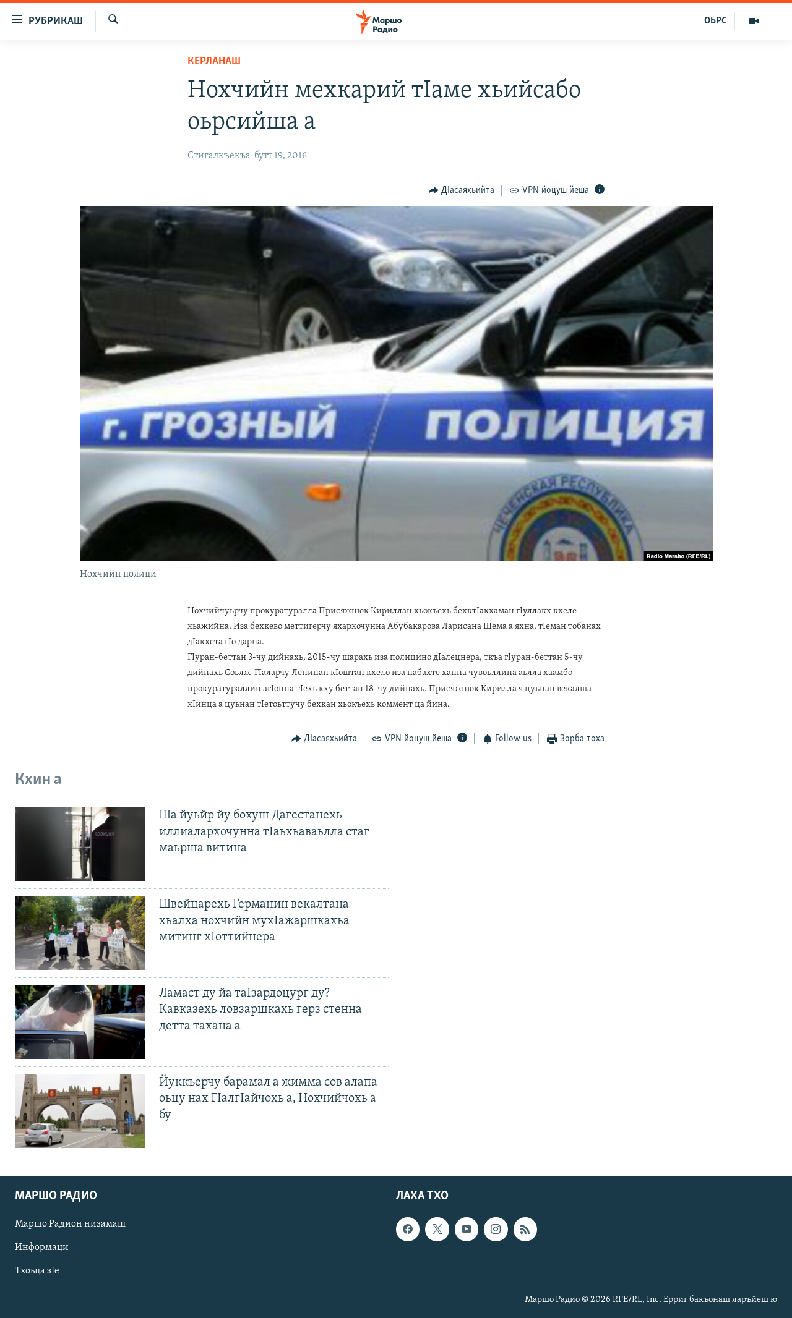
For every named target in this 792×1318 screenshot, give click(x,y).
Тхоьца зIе (37, 1272)
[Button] (462, 190)
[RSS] (525, 1229)
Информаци (42, 1247)
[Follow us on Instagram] (495, 1229)
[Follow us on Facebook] (408, 1229)
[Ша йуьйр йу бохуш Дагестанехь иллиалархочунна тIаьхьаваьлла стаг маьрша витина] (80, 844)
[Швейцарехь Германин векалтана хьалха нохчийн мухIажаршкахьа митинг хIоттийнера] (80, 933)
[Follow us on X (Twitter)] (437, 1229)
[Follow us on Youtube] (466, 1229)
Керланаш (214, 61)
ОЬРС (715, 21)
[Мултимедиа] (753, 21)
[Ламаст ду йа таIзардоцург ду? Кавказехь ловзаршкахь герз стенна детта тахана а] (80, 1022)
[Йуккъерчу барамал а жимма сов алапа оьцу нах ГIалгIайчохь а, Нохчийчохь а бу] (80, 1111)
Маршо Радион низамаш (70, 1224)
